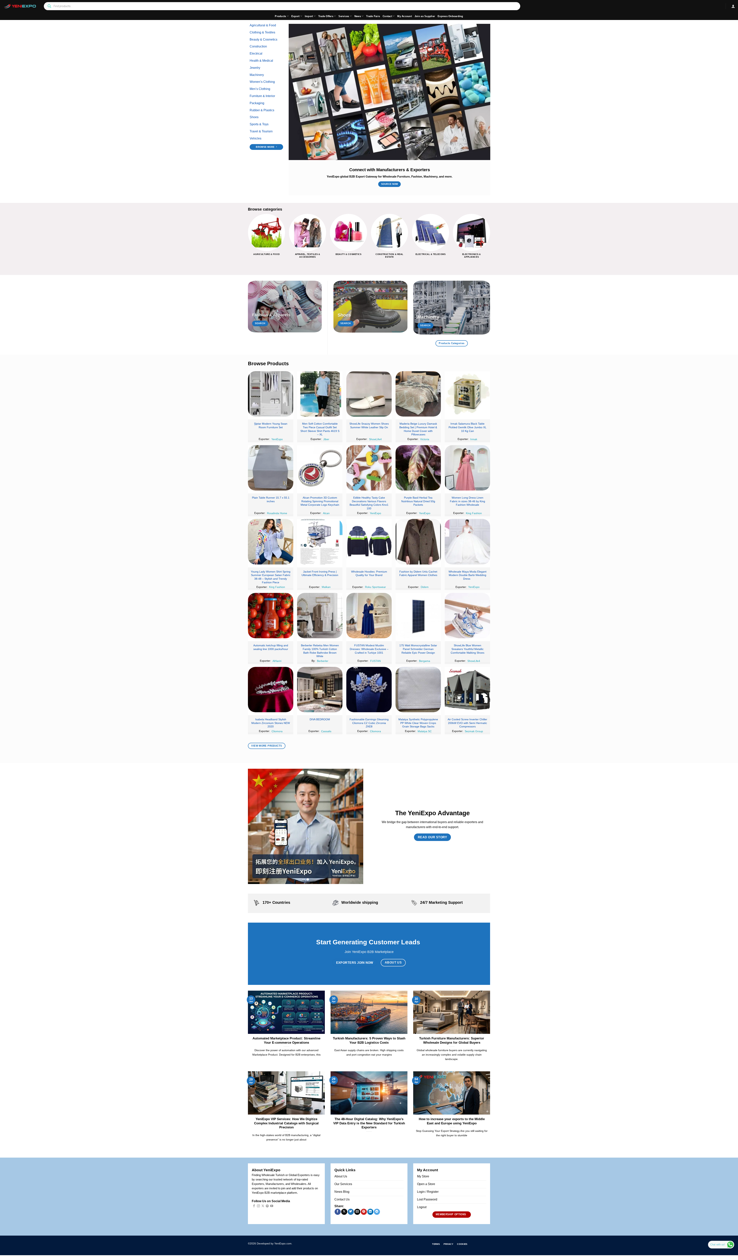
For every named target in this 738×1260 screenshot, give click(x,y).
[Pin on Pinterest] (364, 1212)
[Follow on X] (262, 1206)
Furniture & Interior (262, 96)
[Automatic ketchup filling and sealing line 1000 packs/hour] (270, 615)
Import (309, 16)
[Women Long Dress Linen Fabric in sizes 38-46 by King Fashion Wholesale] (467, 468)
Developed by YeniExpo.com (274, 1243)
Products (280, 16)
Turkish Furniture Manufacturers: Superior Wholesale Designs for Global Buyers (451, 1040)
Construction (258, 46)
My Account (404, 16)
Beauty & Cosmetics (263, 39)
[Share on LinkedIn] (370, 1212)
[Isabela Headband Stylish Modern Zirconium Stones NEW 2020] (270, 689)
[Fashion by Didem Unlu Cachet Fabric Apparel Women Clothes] (418, 541)
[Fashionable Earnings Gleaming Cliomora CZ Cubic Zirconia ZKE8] (369, 689)
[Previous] (248, 239)
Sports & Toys (259, 124)
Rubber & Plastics (262, 110)
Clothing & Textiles (262, 32)
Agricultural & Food (263, 25)
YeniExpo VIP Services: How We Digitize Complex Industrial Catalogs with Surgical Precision (286, 1123)
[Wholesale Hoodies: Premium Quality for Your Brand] (369, 541)
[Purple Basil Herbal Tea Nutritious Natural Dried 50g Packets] (418, 468)
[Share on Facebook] (338, 1212)
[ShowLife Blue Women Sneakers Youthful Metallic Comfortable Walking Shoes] (467, 615)
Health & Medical (261, 60)
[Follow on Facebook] (254, 1206)
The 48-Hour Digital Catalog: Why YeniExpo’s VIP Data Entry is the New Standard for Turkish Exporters (369, 1123)
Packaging (257, 103)
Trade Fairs (373, 16)
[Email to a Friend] (357, 1212)
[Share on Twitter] (351, 1212)
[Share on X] (344, 1212)
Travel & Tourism (261, 131)
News (357, 16)
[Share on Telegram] (377, 1212)
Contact (387, 16)
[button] (733, 6)
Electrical (256, 53)
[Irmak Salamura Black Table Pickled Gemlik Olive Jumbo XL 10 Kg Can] (467, 394)
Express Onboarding (450, 16)
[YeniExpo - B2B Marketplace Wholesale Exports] (20, 6)
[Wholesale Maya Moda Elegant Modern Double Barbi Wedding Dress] (467, 541)
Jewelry (255, 67)
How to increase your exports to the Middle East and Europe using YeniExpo (452, 1121)
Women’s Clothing (262, 81)
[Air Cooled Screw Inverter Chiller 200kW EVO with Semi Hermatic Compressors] (467, 689)
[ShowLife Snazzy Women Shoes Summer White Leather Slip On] (369, 394)
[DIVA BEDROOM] (319, 689)
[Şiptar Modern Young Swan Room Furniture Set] (270, 394)
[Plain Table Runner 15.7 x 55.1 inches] (270, 468)
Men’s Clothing (260, 88)
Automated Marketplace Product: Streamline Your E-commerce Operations (286, 1040)
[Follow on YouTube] (271, 1206)
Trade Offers (325, 16)
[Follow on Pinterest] (267, 1206)
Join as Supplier (425, 16)
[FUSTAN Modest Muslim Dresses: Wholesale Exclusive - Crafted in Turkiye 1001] (369, 615)
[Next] (490, 239)
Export (295, 16)
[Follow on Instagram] (258, 1206)
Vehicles (255, 138)
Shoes (254, 117)
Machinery (257, 74)
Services (343, 16)
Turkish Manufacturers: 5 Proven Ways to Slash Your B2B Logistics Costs (369, 1040)
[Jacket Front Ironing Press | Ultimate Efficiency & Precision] (319, 541)
